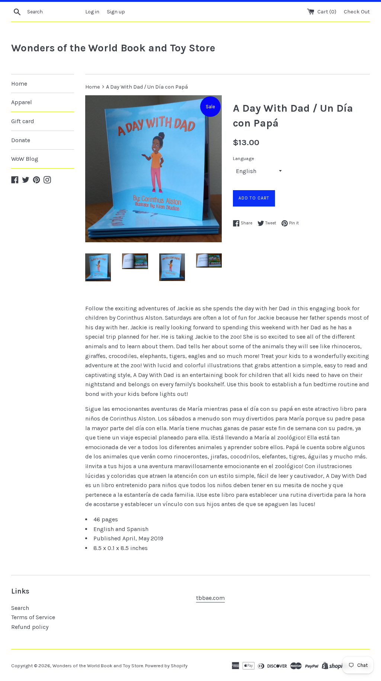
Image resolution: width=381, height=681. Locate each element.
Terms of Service (33, 617)
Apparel (21, 102)
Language (243, 158)
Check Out (357, 12)
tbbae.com (210, 597)
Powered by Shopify (166, 665)
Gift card (22, 121)
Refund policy (29, 626)
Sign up (116, 12)
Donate (20, 140)
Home (19, 83)
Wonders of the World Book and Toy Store (113, 48)
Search (20, 607)
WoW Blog (24, 158)
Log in (92, 12)
